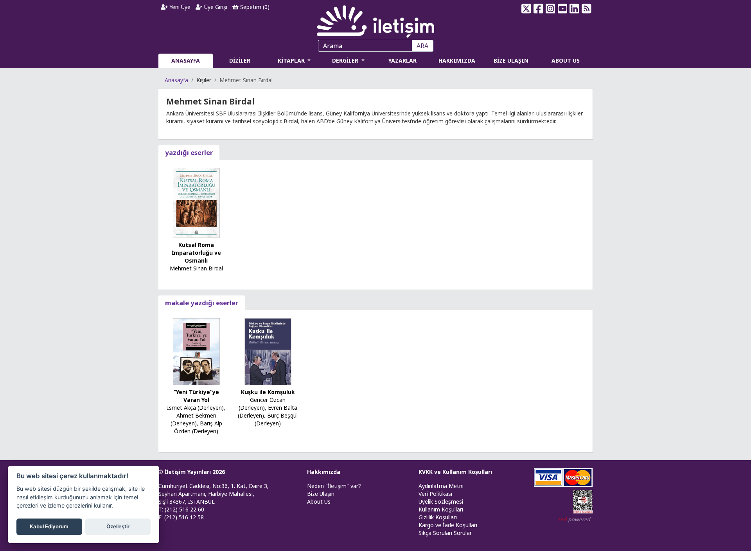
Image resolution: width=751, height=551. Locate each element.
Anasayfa (176, 80)
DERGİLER (346, 60)
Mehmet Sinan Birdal (196, 268)
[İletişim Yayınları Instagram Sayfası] (550, 8)
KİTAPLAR (292, 60)
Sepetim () (254, 7)
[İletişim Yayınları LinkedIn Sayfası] (574, 8)
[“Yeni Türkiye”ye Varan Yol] (196, 351)
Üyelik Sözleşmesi (441, 501)
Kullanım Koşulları (441, 509)
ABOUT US (566, 60)
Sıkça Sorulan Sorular (445, 533)
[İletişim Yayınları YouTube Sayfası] (562, 8)
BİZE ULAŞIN (511, 60)
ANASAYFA (185, 60)
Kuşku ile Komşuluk (268, 392)
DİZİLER (239, 60)
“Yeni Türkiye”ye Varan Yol (196, 395)
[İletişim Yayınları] (375, 19)
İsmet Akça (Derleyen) (195, 407)
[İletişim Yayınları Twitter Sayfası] (526, 8)
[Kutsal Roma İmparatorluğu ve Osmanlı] (196, 202)
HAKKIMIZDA (456, 60)
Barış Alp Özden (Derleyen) (198, 427)
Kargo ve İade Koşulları (448, 525)
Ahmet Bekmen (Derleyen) (193, 419)
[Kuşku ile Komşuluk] (267, 351)
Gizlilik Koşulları (438, 517)
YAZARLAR (402, 60)
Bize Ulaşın (320, 493)
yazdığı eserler (189, 152)
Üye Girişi (215, 7)
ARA (422, 45)
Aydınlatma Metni (441, 486)
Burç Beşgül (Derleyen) (276, 419)
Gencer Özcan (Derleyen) (262, 403)
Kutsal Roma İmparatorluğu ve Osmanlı (196, 252)
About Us (319, 501)
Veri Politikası (435, 493)
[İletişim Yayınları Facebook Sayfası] (538, 8)
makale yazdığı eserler (201, 302)
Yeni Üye (179, 7)
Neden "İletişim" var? (334, 486)
